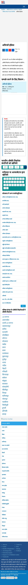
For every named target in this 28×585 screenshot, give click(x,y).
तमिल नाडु (4, 518)
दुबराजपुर (5, 356)
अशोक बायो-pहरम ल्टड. (7, 292)
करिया (4, 329)
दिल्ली (3, 452)
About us (4, 544)
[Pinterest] (10, 50)
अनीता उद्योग (5, 230)
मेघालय (3, 496)
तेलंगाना (4, 522)
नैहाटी (4, 368)
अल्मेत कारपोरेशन (6, 277)
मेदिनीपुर (5, 390)
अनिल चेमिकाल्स (6, 226)
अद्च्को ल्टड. (5, 215)
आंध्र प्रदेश (4, 427)
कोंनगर (4, 338)
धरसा (4, 362)
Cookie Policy (3, 574)
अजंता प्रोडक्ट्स (6, 208)
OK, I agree (3, 577)
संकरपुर (4, 399)
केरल (3, 482)
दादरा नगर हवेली (5, 445)
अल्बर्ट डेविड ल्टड (6, 266)
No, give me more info (10, 577)
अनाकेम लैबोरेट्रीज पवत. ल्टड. (9, 222)
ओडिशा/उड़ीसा (5, 500)
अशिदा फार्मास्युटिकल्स (7, 288)
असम (3, 430)
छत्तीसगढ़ (4, 441)
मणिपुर (3, 493)
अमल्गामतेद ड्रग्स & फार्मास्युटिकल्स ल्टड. (11, 237)
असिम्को (4, 295)
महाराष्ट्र (4, 489)
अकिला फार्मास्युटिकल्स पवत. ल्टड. (10, 197)
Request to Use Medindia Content (10, 554)
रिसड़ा (4, 393)
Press (17, 546)
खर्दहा (4, 344)
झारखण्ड (4, 474)
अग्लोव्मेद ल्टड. (5, 200)
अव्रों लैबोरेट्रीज (6, 284)
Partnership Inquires (7, 552)
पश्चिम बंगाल (5, 536)
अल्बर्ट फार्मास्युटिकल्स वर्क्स (8, 270)
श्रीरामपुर (5, 396)
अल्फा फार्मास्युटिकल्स (7, 262)
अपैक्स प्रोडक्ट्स (6, 233)
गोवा (3, 456)
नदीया (4, 365)
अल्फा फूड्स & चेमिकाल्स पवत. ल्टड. (10, 259)
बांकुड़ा (4, 381)
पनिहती (4, 371)
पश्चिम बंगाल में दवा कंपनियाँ (9, 11)
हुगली (4, 408)
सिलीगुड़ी (5, 405)
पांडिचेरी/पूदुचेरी (5, 503)
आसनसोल (5, 320)
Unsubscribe (5, 556)
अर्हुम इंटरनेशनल (6, 244)
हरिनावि (4, 411)
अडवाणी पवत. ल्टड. (6, 211)
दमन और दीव (5, 449)
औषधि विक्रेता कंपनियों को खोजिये (14, 9)
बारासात (5, 384)
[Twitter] (6, 50)
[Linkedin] (13, 50)
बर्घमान (4, 378)
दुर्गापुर (4, 359)
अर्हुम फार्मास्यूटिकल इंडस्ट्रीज (9, 248)
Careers (4, 546)
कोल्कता (5, 341)
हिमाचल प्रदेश (5, 467)
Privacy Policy (8, 574)
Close (16, 577)
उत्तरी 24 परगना (7, 323)
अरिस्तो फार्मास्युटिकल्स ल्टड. (8, 251)
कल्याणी (4, 332)
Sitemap (18, 548)
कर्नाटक (4, 478)
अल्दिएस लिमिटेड (6, 255)
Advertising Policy (7, 550)
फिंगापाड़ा (5, 375)
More (23, 306)
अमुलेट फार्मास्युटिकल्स (7, 240)
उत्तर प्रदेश (4, 529)
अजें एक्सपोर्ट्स (5, 204)
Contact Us (19, 544)
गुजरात (3, 460)
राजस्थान (4, 511)
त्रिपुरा (3, 525)
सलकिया (5, 402)
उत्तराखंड (4, 533)
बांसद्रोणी (5, 387)
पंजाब (3, 507)
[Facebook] (3, 50)
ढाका (4, 350)
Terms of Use (16, 574)
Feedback (18, 550)
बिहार (3, 434)
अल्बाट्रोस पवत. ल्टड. (7, 273)
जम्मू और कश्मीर (5, 471)
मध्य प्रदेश (4, 485)
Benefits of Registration (8, 548)
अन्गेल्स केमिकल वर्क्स (7, 219)
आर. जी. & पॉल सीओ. (7, 299)
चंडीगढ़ (3, 438)
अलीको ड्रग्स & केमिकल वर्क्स (9, 281)
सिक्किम (4, 514)
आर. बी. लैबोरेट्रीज (6, 303)
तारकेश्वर (5, 353)
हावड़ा (4, 414)
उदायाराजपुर (6, 326)
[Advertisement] (14, 27)
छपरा (4, 347)
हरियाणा (4, 463)
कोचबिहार (5, 335)
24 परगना (5, 317)
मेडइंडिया (3, 9)
